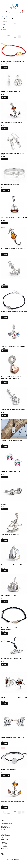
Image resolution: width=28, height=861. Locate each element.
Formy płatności (4, 824)
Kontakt (2, 854)
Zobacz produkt (5, 190)
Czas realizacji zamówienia (6, 823)
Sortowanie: (3, 29)
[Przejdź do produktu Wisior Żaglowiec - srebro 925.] (14, 584)
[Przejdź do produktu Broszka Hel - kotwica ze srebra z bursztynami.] (14, 789)
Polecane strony (4, 855)
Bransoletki (5, 21)
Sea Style (5, 16)
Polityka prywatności (5, 835)
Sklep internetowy (12, 859)
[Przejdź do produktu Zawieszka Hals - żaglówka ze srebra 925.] (14, 554)
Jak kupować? (4, 833)
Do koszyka (4, 67)
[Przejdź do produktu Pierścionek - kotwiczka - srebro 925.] (14, 172)
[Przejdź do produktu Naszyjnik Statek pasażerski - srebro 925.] (14, 647)
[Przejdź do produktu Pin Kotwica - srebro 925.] (14, 269)
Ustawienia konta (4, 846)
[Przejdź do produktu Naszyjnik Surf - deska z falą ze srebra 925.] (14, 429)
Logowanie (3, 842)
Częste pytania (4, 834)
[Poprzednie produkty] (8, 812)
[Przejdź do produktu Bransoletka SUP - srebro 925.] (14, 757)
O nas (2, 851)
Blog (2, 853)
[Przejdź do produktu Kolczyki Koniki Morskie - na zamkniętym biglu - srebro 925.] (14, 142)
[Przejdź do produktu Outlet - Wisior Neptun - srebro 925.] (14, 522)
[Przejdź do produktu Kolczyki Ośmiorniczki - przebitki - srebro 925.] (14, 721)
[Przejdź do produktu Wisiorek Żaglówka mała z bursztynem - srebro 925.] (14, 205)
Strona (12, 36)
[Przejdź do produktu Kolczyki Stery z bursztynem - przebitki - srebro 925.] (14, 682)
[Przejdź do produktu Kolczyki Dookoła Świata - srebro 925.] (14, 80)
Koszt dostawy (4, 826)
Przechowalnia (4, 845)
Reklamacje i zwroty (5, 827)
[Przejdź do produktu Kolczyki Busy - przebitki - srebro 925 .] (14, 460)
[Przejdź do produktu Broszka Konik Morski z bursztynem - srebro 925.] (14, 237)
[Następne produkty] (19, 812)
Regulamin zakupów (5, 837)
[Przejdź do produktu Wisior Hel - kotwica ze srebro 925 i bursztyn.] (14, 111)
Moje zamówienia (4, 843)
